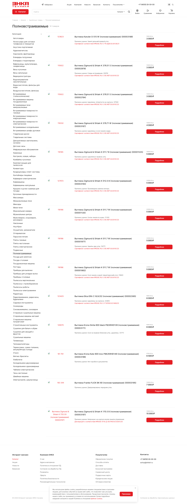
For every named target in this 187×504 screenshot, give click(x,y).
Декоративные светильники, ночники (25, 142)
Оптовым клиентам (103, 482)
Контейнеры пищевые (22, 175)
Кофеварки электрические (24, 178)
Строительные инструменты (25, 325)
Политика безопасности (49, 479)
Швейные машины (21, 376)
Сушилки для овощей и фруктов (23, 333)
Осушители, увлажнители (24, 230)
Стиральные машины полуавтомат (22, 320)
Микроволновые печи (22, 201)
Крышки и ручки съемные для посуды (26, 190)
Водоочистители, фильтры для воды (26, 86)
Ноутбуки (17, 226)
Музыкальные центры (22, 214)
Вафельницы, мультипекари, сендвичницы (25, 65)
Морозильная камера (22, 211)
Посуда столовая (20, 260)
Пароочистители (20, 237)
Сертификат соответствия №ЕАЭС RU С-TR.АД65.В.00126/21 (97, 44)
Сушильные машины (22, 337)
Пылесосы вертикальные (24, 280)
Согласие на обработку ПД (50, 469)
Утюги (16, 353)
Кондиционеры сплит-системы (26, 172)
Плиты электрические (22, 247)
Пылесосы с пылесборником (25, 284)
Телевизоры (18, 341)
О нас (42, 459)
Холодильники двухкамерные (26, 363)
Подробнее (159, 45)
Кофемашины (18, 182)
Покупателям (101, 455)
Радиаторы (18, 294)
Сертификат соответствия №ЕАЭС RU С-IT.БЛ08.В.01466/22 (97, 303)
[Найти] (129, 11)
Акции (14, 462)
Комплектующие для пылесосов (22, 164)
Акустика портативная (23, 47)
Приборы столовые (21, 277)
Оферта (43, 475)
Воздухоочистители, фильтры (26, 91)
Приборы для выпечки (22, 270)
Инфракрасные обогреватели (25, 149)
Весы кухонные (19, 69)
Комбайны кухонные (22, 159)
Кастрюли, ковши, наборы (24, 156)
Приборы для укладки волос (25, 274)
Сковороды (18, 306)
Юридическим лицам (104, 479)
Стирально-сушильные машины (27, 313)
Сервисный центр (103, 472)
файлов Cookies (96, 498)
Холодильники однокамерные (26, 366)
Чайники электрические (23, 370)
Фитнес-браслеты (20, 356)
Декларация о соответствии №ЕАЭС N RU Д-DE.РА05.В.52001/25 (99, 421)
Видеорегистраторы (22, 76)
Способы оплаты (102, 462)
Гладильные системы (22, 137)
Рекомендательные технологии (52, 482)
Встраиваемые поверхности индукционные (25, 117)
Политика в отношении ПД (50, 466)
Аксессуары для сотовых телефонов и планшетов (24, 43)
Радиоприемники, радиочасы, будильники (26, 298)
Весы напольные (20, 73)
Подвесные (18, 250)
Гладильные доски (21, 134)
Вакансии (16, 469)
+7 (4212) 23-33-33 (146, 5)
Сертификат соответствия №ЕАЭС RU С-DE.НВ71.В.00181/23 (97, 75)
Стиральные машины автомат (26, 316)
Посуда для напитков (22, 257)
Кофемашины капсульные (24, 185)
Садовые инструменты (23, 303)
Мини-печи (18, 208)
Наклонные (18, 223)
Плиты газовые (19, 240)
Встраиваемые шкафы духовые (26, 130)
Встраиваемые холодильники (26, 127)
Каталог (15, 459)
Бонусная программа (104, 469)
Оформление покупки (104, 459)
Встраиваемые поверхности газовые (25, 111)
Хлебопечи (17, 360)
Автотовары (18, 38)
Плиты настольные (21, 243)
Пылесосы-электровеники (24, 290)
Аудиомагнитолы (20, 50)
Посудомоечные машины (24, 263)
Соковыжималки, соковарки (25, 309)
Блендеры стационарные (24, 61)
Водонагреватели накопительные (20, 80)
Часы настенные (20, 373)
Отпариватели (19, 233)
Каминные (17, 153)
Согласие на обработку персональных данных (157, 498)
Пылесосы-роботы (21, 287)
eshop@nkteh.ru (146, 463)
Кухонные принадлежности (25, 194)
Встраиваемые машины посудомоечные (23, 100)
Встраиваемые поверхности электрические (25, 123)
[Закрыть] (135, 488)
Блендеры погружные (22, 57)
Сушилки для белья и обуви (25, 328)
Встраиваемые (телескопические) (21, 95)
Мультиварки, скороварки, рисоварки (24, 219)
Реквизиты (44, 472)
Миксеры (17, 204)
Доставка (99, 466)
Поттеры (17, 267)
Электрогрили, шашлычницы (25, 380)
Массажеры (18, 197)
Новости (15, 466)
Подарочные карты (103, 475)
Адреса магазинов (47, 462)
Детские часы (19, 146)
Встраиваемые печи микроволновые (21, 106)
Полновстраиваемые (22, 253)
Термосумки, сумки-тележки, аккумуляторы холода (26, 348)
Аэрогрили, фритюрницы (24, 54)
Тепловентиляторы (21, 344)
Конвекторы (18, 168)
